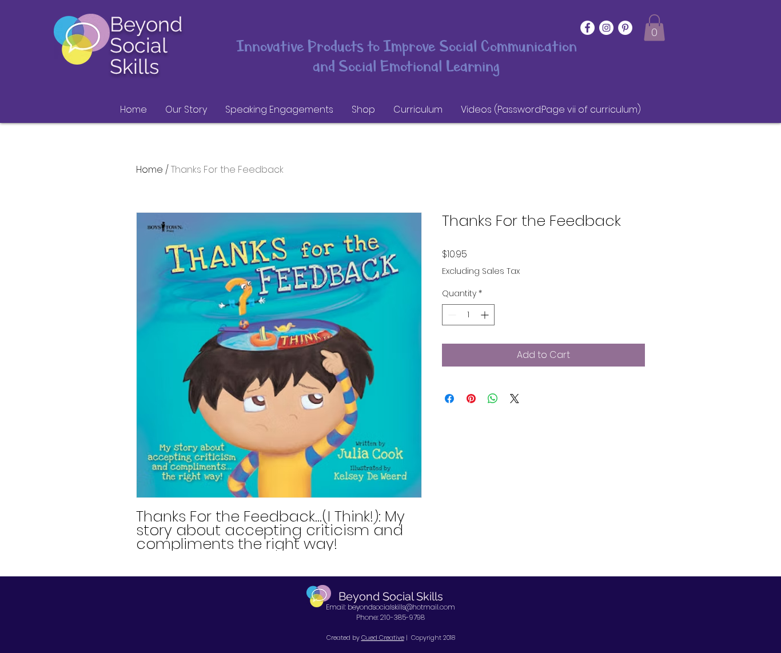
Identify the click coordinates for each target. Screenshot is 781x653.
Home (149, 169)
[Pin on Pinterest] (471, 398)
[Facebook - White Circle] (587, 28)
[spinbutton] (468, 315)
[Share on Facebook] (449, 398)
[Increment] (486, 315)
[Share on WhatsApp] (493, 398)
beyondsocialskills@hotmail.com (401, 607)
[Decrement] (451, 315)
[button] (654, 27)
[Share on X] (514, 398)
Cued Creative (382, 637)
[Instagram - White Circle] (606, 28)
